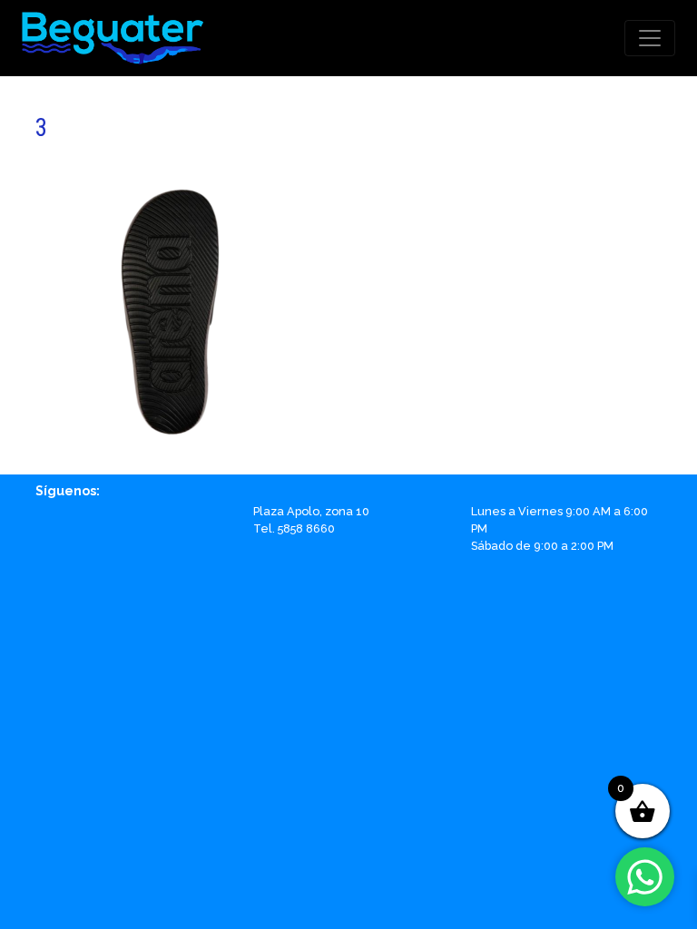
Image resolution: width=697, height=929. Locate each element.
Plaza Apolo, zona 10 (311, 511)
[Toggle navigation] (649, 38)
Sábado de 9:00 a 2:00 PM (542, 546)
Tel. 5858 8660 (294, 528)
